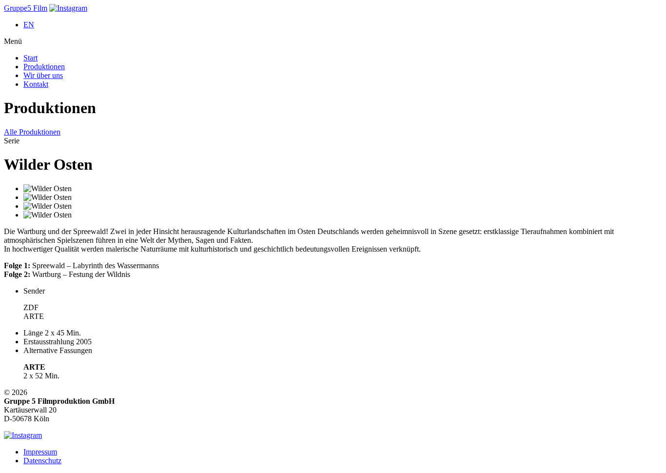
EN (28, 24)
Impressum (40, 452)
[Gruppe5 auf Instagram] (68, 8)
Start (30, 58)
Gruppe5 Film (25, 8)
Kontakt (35, 84)
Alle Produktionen (32, 132)
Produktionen (44, 66)
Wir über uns (43, 75)
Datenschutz (42, 460)
